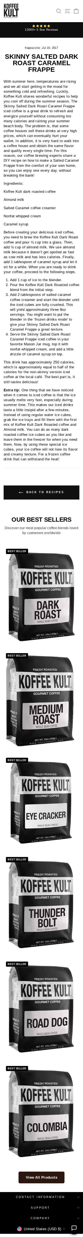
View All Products (41, 1177)
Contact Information (40, 1197)
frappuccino (32, 47)
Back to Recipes (44, 492)
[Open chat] (74, 1228)
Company (40, 1218)
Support (40, 1207)
